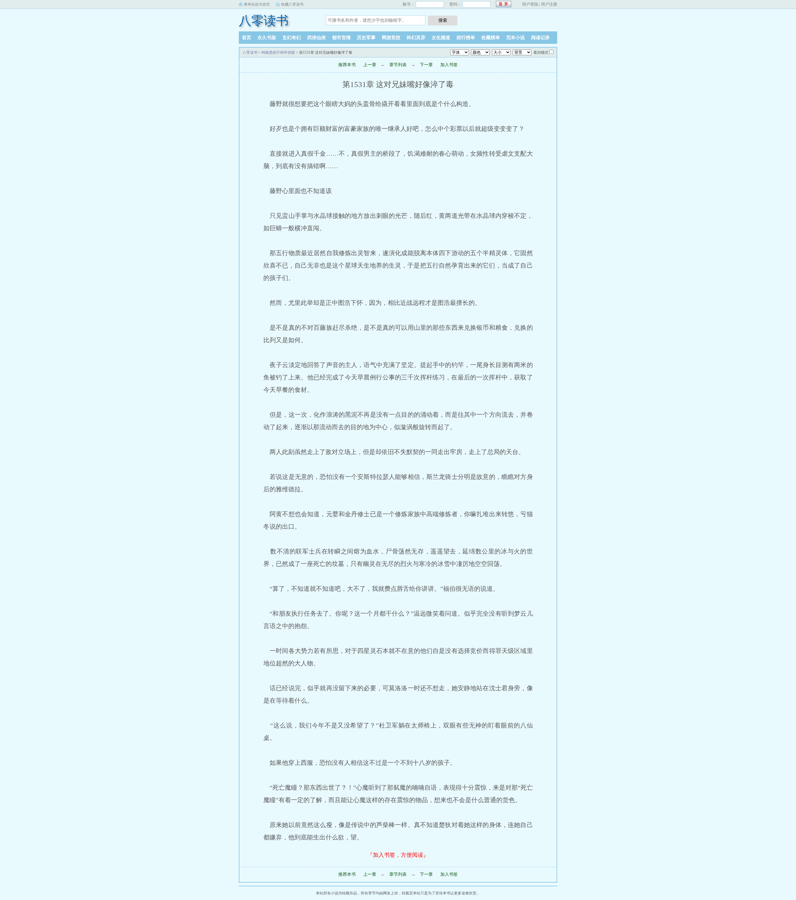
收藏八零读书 (292, 4)
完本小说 (515, 37)
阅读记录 (540, 37)
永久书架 (266, 37)
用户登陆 (530, 4)
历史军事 (366, 37)
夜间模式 (541, 52)
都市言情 (341, 37)
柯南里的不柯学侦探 (278, 52)
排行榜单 (465, 37)
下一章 (426, 64)
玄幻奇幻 (291, 37)
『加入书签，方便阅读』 (398, 855)
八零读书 (264, 21)
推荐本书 (347, 64)
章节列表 (398, 64)
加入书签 (449, 64)
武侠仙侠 (316, 37)
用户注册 (549, 4)
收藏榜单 (490, 37)
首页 (246, 37)
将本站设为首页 (257, 4)
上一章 (369, 64)
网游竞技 (391, 37)
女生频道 (441, 37)
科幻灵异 (416, 37)
